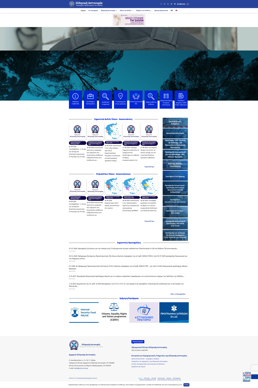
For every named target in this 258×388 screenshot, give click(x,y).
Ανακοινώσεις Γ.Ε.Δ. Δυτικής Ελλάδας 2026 (113, 197)
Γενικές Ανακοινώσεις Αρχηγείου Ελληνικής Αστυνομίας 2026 (76, 143)
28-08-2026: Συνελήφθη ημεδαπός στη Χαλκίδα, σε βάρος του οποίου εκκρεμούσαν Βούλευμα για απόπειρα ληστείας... (148, 205)
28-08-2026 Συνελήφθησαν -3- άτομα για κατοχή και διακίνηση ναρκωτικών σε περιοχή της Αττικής (77, 152)
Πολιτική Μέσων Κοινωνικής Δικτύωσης (169, 380)
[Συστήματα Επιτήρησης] (175, 176)
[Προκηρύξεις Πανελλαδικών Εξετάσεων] (175, 201)
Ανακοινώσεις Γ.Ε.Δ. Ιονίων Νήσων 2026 (112, 142)
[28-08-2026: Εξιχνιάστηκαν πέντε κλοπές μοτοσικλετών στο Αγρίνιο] (113, 186)
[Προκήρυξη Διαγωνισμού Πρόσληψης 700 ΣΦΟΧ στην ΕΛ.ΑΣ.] (175, 223)
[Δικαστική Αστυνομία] (175, 133)
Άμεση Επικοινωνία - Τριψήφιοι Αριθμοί (145, 359)
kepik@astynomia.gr (81, 368)
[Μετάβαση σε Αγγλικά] (176, 10)
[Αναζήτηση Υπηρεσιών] (105, 101)
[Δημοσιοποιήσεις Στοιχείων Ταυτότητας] (166, 101)
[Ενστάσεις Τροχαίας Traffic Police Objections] (181, 101)
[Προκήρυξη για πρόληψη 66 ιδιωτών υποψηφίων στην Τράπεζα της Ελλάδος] (175, 235)
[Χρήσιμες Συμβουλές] (75, 100)
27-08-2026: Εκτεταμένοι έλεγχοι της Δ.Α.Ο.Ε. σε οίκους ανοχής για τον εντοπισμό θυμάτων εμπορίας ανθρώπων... (148, 153)
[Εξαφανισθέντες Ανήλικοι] (151, 101)
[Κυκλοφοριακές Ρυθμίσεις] (175, 123)
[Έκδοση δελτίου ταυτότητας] (175, 165)
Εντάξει (186, 384)
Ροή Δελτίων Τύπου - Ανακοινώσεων (113, 174)
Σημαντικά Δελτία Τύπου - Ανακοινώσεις (113, 119)
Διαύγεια (168, 378)
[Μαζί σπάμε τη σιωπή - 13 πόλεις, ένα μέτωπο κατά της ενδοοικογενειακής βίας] (129, 20)
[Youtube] (175, 4)
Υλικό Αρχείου (177, 378)
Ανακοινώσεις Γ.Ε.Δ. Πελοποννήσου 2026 (129, 197)
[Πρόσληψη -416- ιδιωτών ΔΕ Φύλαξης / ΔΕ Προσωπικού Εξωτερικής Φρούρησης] (175, 144)
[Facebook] (161, 4)
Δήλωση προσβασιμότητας (148, 380)
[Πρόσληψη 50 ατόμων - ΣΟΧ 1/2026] (175, 212)
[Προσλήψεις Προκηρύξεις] (90, 100)
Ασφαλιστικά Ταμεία (138, 367)
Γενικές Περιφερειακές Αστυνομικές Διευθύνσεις (148, 364)
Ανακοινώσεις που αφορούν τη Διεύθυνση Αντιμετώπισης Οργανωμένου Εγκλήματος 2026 (95, 143)
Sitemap (153, 378)
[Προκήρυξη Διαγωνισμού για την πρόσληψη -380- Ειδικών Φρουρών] (175, 154)
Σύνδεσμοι (147, 378)
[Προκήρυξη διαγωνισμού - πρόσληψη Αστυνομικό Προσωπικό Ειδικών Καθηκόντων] (175, 188)
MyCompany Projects (91, 378)
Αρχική (140, 378)
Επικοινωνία (161, 378)
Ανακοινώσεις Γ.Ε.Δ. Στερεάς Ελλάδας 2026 (149, 197)
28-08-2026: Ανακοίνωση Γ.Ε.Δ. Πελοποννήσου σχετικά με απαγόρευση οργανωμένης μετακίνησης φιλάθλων (131, 205)
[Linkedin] (168, 4)
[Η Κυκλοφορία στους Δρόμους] (120, 101)
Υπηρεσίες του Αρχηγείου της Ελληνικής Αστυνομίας (149, 361)
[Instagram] (164, 4)
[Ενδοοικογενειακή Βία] (136, 100)
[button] (183, 4)
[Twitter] (171, 4)
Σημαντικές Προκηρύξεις (129, 242)
